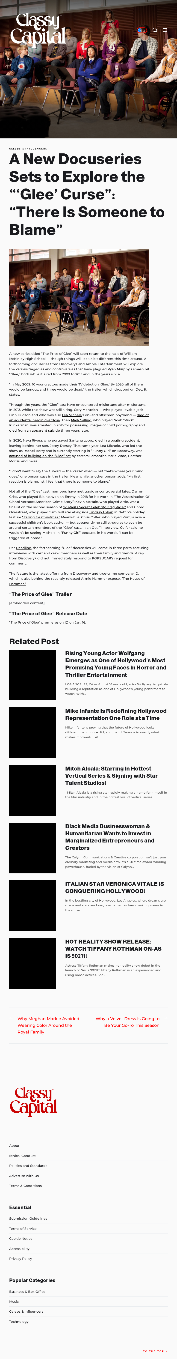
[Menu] (165, 30)
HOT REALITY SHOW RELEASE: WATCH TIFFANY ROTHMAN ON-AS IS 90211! (113, 948)
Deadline (23, 548)
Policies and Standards (28, 1166)
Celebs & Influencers (28, 149)
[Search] (155, 30)
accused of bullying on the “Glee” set (40, 456)
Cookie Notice (20, 1239)
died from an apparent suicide (34, 430)
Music (14, 1301)
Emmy (70, 497)
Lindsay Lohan (101, 512)
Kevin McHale (86, 502)
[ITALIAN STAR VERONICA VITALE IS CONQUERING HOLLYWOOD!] (32, 905)
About (14, 1146)
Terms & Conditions (25, 1186)
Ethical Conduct (22, 1156)
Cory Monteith (86, 410)
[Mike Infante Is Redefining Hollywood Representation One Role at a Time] (32, 732)
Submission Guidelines (28, 1218)
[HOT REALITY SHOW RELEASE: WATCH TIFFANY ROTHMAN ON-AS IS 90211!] (32, 963)
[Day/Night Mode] (142, 30)
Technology (19, 1322)
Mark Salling (81, 420)
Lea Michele (72, 415)
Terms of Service (23, 1229)
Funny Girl (101, 451)
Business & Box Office (27, 1292)
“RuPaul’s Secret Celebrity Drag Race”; (94, 507)
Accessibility (19, 1249)
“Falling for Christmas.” (41, 517)
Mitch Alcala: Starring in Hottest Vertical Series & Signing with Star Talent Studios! (111, 775)
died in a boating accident (117, 440)
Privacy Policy (20, 1259)
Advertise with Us (24, 1176)
